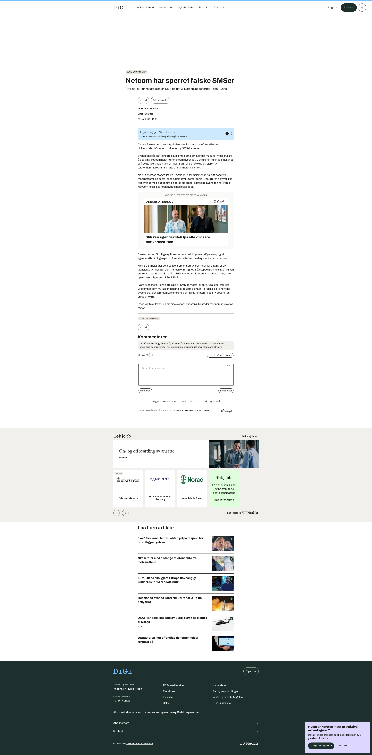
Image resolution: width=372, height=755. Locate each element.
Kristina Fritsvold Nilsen (127, 688)
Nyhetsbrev (219, 685)
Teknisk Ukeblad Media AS (139, 743)
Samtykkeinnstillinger (225, 691)
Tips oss (251, 671)
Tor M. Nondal (121, 700)
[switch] (229, 133)
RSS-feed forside (173, 685)
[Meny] (362, 7)
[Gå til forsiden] (119, 7)
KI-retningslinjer (222, 703)
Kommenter (162, 100)
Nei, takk (343, 746)
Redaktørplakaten (188, 712)
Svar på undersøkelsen (321, 746)
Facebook (169, 691)
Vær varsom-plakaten (160, 712)
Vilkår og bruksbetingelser (228, 697)
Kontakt (118, 731)
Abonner (349, 7)
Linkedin (168, 697)
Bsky (166, 703)
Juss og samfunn (136, 72)
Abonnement (121, 723)
